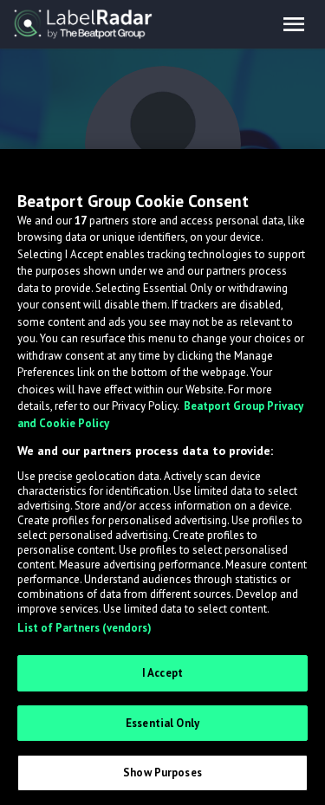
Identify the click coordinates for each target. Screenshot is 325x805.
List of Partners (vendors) (84, 627)
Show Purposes (162, 772)
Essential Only (162, 723)
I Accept (162, 672)
